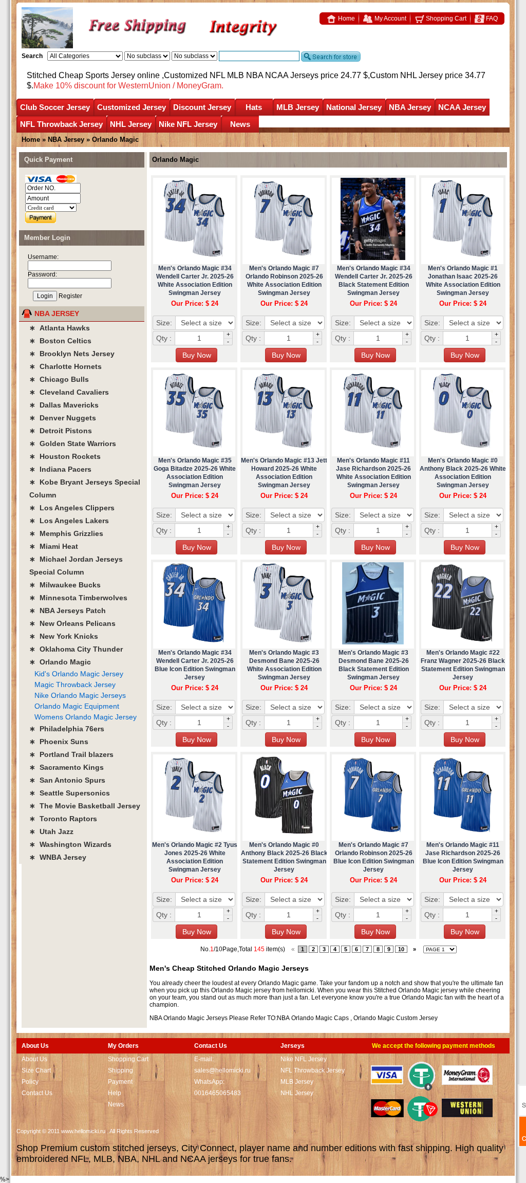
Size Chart (36, 1070)
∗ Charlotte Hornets (65, 366)
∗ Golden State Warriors (72, 443)
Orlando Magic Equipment (76, 706)
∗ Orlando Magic (60, 662)
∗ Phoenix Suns (58, 741)
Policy (30, 1081)
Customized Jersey (131, 107)
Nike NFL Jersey (188, 124)
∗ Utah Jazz (51, 831)
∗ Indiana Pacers (60, 469)
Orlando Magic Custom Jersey (395, 1018)
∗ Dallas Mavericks (64, 405)
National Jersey (354, 107)
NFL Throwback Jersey (61, 124)
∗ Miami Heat (53, 546)
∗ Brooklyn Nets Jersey (72, 353)
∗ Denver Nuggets (62, 418)
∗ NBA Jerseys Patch (67, 610)
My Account (389, 18)
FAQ (491, 18)
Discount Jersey (202, 107)
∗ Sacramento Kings (66, 767)
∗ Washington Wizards (70, 844)
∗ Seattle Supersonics (69, 793)
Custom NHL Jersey (406, 75)
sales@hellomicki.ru (222, 1070)
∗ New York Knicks (63, 636)
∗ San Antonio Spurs (67, 780)
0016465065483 (217, 1093)
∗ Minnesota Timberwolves (78, 598)
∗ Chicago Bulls (59, 379)
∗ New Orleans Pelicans (72, 623)
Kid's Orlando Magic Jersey (78, 674)
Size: (164, 323)
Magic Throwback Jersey (75, 684)
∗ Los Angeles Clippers (72, 508)
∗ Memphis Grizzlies (66, 533)
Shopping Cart (445, 18)
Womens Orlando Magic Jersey (85, 717)
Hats (254, 107)
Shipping (120, 1070)
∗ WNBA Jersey (57, 857)
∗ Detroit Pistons (60, 431)
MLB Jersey (297, 107)
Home (345, 18)
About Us (34, 1059)
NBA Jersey (410, 107)
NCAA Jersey (462, 107)
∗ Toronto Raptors (63, 819)
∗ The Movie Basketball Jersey (84, 806)
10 (401, 949)
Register (70, 296)
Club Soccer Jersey (55, 107)
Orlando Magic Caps (320, 1018)
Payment (120, 1081)
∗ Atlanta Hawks (59, 328)
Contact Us (37, 1093)
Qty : (164, 338)
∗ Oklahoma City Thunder (76, 649)
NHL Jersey (131, 124)
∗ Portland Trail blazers (71, 754)
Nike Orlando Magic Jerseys (80, 695)
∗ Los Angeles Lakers (69, 520)
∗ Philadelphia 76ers (66, 729)
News (240, 124)
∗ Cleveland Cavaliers (69, 392)
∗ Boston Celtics (60, 341)
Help (114, 1093)
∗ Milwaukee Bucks (65, 585)
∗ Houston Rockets (65, 456)
